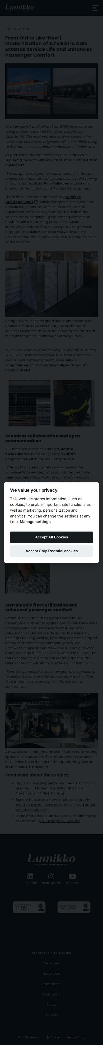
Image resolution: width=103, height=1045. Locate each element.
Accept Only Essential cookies (52, 551)
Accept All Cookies (51, 537)
